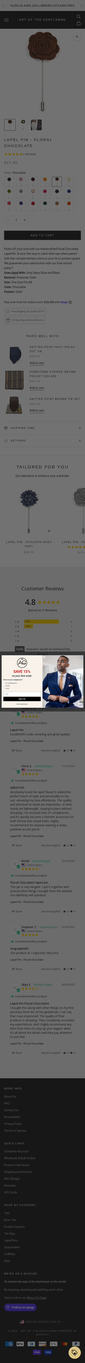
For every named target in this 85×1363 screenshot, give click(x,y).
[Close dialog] (81, 657)
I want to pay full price (22, 704)
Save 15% (22, 699)
